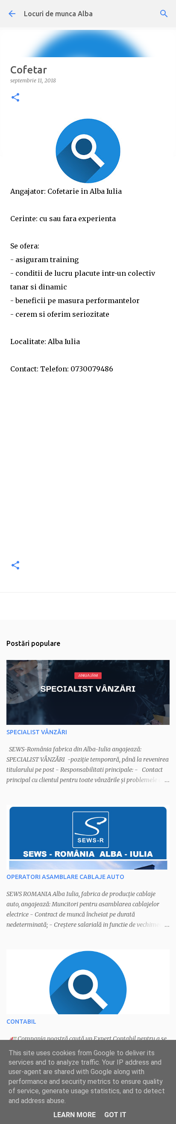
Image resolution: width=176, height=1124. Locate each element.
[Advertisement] (88, 464)
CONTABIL (21, 1021)
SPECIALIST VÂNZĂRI (36, 732)
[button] (15, 98)
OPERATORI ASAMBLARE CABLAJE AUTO (65, 876)
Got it (115, 1115)
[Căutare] (164, 13)
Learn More (74, 1115)
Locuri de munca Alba (58, 14)
